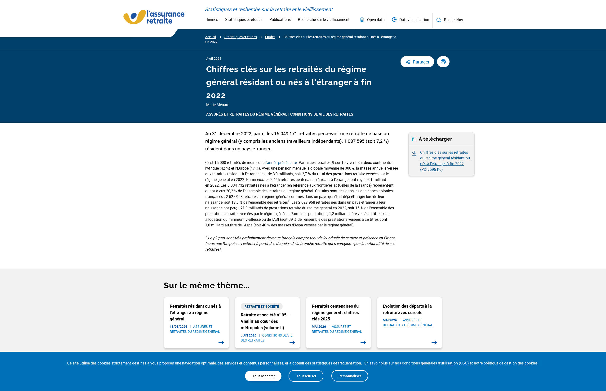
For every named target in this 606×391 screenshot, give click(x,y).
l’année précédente (281, 162)
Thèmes (211, 19)
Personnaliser (350, 375)
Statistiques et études (243, 19)
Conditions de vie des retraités (321, 114)
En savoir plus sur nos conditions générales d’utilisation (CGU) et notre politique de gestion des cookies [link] (451, 363)
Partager (421, 62)
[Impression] (443, 61)
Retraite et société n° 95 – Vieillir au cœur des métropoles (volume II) (265, 321)
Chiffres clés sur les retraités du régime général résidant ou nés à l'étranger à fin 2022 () (445, 161)
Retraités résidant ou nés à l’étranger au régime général (195, 312)
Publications (280, 19)
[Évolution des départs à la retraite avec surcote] (434, 343)
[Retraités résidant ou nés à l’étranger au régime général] (221, 343)
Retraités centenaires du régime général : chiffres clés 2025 (335, 312)
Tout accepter (263, 375)
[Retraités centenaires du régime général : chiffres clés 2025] (363, 343)
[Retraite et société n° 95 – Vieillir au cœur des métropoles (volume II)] (292, 343)
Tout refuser (306, 375)
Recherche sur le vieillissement (324, 19)
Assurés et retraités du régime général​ (246, 114)
